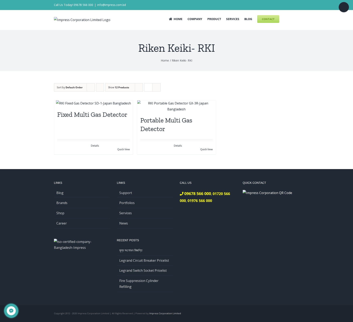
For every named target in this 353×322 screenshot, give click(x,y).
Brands (61, 203)
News (123, 223)
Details (95, 145)
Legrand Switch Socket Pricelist (143, 270)
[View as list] (156, 87)
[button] (293, 18)
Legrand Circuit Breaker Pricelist (144, 260)
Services (125, 213)
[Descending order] (100, 87)
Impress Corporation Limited (165, 313)
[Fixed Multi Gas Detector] (93, 103)
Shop (60, 213)
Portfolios (127, 203)
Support (125, 193)
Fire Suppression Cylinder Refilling (139, 283)
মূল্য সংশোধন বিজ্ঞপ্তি (130, 250)
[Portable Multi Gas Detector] (176, 106)
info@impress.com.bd (111, 5)
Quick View (123, 149)
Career (61, 223)
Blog (60, 193)
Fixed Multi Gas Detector (92, 114)
